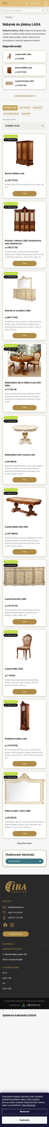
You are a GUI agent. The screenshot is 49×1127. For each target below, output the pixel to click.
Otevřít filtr (12, 126)
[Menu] (45, 3)
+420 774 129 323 (15, 912)
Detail (24, 193)
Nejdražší (37, 108)
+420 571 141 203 (15, 918)
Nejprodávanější (11, 114)
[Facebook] (5, 924)
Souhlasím (25, 1120)
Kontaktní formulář (15, 934)
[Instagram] (11, 924)
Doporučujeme (10, 108)
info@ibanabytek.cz (16, 907)
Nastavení (24, 1111)
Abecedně (26, 114)
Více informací (28, 1105)
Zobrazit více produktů (24, 96)
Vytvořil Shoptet (14, 1005)
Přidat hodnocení (14, 861)
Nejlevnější (25, 108)
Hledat (43, 10)
